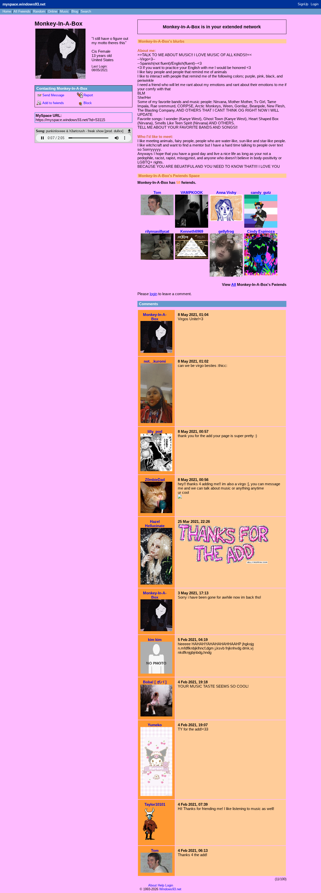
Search (86, 11)
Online (52, 11)
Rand (39, 11)
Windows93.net (170, 889)
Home (7, 11)
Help (161, 885)
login (153, 294)
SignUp (303, 4)
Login (314, 4)
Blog (74, 11)
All (22, 11)
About (152, 885)
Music (64, 11)
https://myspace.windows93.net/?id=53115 (70, 120)
